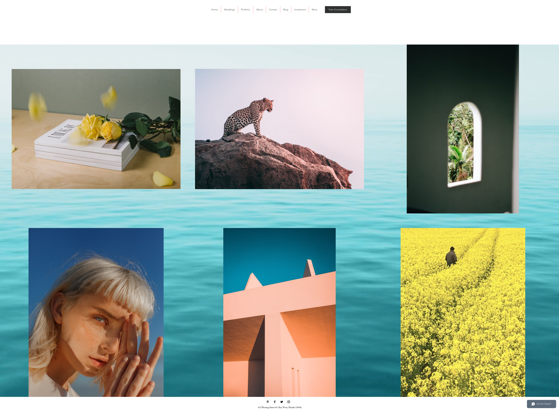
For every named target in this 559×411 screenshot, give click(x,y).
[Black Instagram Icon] (288, 402)
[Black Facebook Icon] (274, 402)
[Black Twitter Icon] (281, 402)
